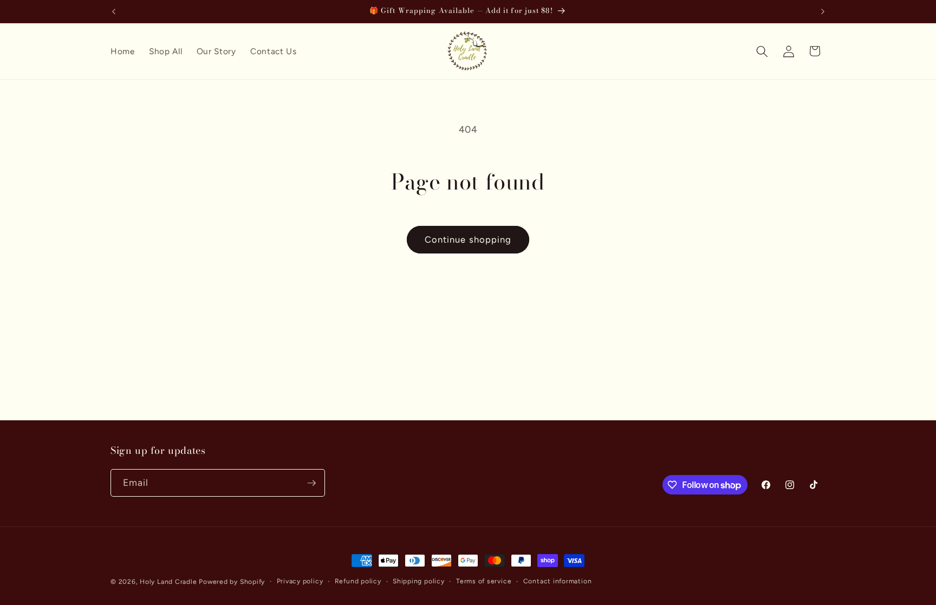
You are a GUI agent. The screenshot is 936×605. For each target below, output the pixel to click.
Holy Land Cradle (168, 582)
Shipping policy (419, 581)
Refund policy (358, 581)
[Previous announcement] (114, 11)
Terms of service (483, 581)
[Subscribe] (311, 483)
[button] (762, 51)
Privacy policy (300, 581)
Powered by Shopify (232, 582)
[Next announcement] (823, 11)
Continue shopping (468, 239)
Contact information (557, 581)
